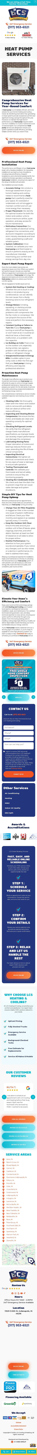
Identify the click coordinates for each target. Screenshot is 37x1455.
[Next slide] (33, 1097)
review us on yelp (18, 1144)
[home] (18, 14)
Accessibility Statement (18, 1425)
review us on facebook (18, 1136)
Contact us (22, 634)
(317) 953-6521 (19, 715)
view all (18, 697)
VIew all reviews (18, 1119)
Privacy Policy (16, 768)
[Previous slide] (4, 1097)
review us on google (18, 1128)
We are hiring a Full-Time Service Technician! (18, 3)
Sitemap (18, 1422)
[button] (31, 1451)
